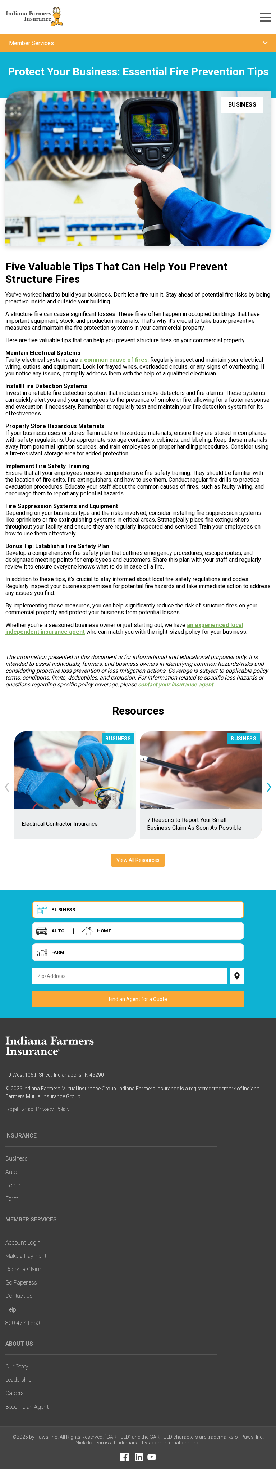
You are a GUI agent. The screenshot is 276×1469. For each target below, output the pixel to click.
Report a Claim (23, 1269)
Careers (14, 1393)
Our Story (16, 1366)
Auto (11, 1171)
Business (16, 1158)
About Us (19, 1343)
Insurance (21, 1135)
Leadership (18, 1379)
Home (12, 1185)
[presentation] (7, 785)
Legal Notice (19, 1109)
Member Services (31, 1219)
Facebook (124, 1457)
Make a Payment (25, 1255)
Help (10, 1309)
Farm (12, 1198)
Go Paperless (21, 1282)
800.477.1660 (22, 1322)
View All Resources (138, 860)
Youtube (151, 1457)
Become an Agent (27, 1406)
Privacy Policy (53, 1109)
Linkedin (138, 1457)
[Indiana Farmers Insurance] (54, 1045)
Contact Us (19, 1295)
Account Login (23, 1242)
